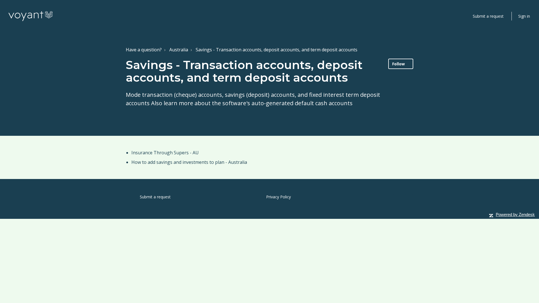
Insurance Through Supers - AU (165, 153)
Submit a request (488, 16)
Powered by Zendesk (515, 214)
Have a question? (144, 50)
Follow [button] (398, 63)
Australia (178, 50)
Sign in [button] (524, 16)
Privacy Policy (278, 196)
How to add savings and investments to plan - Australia (189, 162)
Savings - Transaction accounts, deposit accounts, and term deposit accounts (276, 50)
